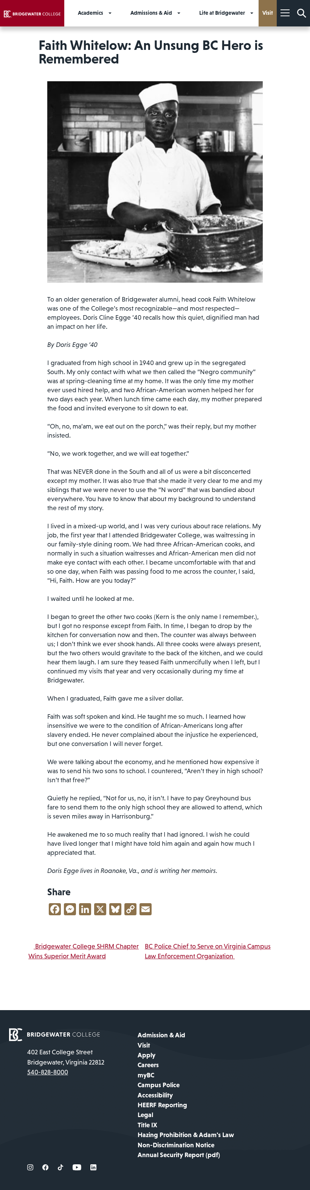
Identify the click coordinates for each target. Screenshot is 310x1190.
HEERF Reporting (162, 1105)
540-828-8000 (47, 1072)
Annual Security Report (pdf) (179, 1155)
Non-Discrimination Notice (176, 1145)
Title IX (147, 1125)
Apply (146, 1055)
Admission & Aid (161, 1035)
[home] (32, 13)
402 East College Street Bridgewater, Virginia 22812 (65, 1057)
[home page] (54, 1034)
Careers (148, 1065)
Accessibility (155, 1095)
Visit (144, 1045)
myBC (146, 1075)
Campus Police (159, 1085)
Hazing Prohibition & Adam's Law (186, 1135)
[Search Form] (301, 13)
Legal (145, 1115)
